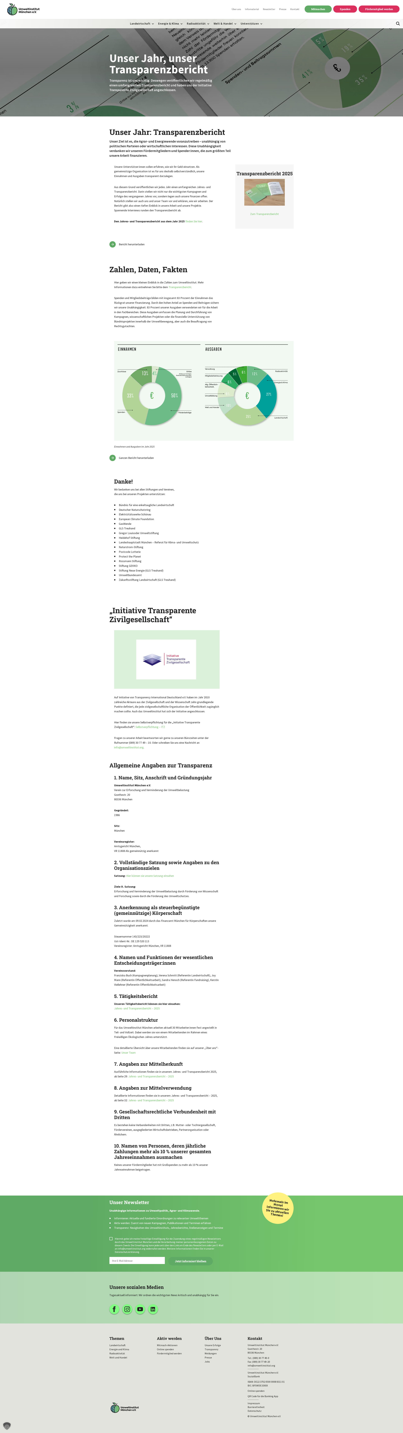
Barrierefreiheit (256, 1407)
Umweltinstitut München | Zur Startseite (23, 9)
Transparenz (211, 1349)
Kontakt (294, 9)
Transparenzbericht (180, 287)
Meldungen (211, 1353)
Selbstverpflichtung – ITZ (150, 727)
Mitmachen (318, 9)
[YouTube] (140, 1309)
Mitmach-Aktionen (167, 1345)
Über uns (236, 9)
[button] (7, 1426)
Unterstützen (250, 23)
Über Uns (213, 1338)
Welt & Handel (223, 23)
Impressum (254, 1403)
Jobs (207, 1361)
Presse (282, 9)
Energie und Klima (119, 1349)
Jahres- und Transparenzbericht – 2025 (137, 1008)
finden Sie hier (193, 221)
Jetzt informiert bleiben (190, 1261)
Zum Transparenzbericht (264, 214)
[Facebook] (114, 1309)
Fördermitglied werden (379, 9)
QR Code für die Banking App (263, 1396)
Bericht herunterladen (132, 244)
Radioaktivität (196, 23)
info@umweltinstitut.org (129, 747)
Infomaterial (252, 9)
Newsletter (269, 9)
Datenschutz (254, 1410)
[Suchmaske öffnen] (398, 23)
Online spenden (165, 1349)
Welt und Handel (118, 1357)
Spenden (345, 9)
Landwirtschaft (140, 23)
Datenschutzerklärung (127, 1251)
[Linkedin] (153, 1309)
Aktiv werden (169, 1338)
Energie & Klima (168, 23)
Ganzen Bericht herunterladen (136, 458)
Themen (116, 1338)
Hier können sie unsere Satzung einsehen (150, 876)
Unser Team (128, 1052)
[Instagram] (127, 1309)
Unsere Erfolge (213, 1345)
